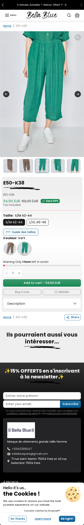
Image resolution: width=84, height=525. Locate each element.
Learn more (43, 519)
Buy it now (22, 292)
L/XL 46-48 (37, 222)
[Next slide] (78, 94)
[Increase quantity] (19, 273)
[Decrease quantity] (6, 273)
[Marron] (10, 249)
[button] (10, 15)
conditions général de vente (22, 413)
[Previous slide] (6, 94)
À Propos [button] (11, 482)
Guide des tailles (24, 232)
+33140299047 (22, 449)
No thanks (18, 519)
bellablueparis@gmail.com (30, 454)
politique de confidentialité (62, 413)
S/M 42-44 (14, 222)
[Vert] (24, 249)
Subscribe (70, 404)
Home (7, 26)
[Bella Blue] (42, 15)
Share (75, 317)
